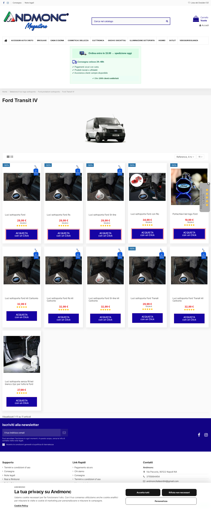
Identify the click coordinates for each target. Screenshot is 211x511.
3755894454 (153, 476)
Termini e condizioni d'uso (17, 467)
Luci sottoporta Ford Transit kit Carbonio (188, 299)
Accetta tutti (143, 492)
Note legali (29, 3)
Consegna (17, 3)
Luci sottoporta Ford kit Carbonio (21, 298)
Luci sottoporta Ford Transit (144, 298)
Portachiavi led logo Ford (185, 214)
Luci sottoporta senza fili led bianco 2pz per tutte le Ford (19, 382)
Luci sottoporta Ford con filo (145, 214)
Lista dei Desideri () (199, 3)
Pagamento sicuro (83, 467)
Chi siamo (79, 471)
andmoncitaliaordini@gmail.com (162, 481)
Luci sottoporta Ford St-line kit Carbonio (104, 299)
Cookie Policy (21, 505)
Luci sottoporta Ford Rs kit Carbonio (60, 299)
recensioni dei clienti (202, 199)
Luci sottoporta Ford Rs (58, 214)
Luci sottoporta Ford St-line (102, 214)
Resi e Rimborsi (11, 479)
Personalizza (161, 501)
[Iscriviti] (64, 432)
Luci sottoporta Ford (15, 214)
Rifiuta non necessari (179, 492)
